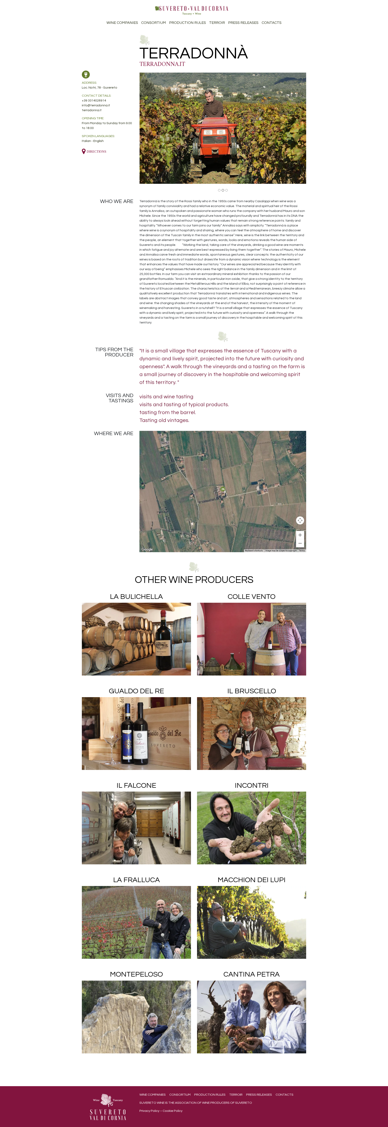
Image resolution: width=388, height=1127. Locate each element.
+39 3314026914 (94, 100)
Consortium (153, 23)
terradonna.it (162, 64)
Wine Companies (122, 23)
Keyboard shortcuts (254, 551)
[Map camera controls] (300, 520)
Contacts (272, 23)
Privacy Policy (149, 1110)
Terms (302, 551)
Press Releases (243, 23)
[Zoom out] (300, 543)
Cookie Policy (172, 1110)
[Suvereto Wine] (191, 10)
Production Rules (187, 23)
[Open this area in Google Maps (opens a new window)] (147, 549)
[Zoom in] (300, 535)
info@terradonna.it (96, 105)
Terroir (217, 23)
